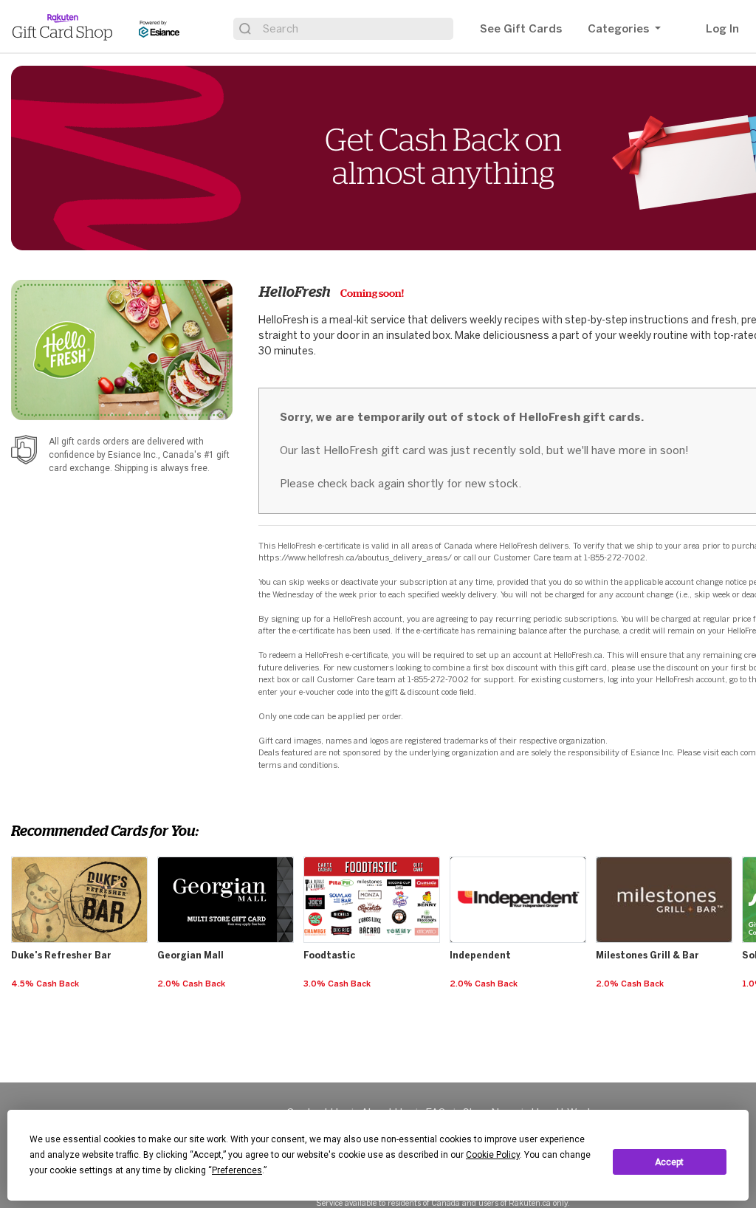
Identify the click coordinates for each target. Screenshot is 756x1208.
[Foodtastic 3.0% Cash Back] (373, 857)
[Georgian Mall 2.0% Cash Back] (227, 857)
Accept (669, 1162)
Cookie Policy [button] (493, 1155)
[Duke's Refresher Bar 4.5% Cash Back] (81, 857)
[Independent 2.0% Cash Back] (519, 857)
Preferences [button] (237, 1170)
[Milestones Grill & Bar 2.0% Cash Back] (665, 857)
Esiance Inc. (133, 455)
